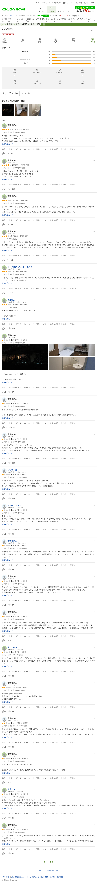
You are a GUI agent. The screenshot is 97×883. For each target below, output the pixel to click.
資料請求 (60, 877)
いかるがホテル (7, 29)
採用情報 (44, 877)
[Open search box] (4, 93)
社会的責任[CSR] (32, 877)
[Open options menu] (93, 124)
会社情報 (6, 877)
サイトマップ (56, 3)
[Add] (92, 30)
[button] (8, 110)
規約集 (52, 877)
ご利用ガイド (45, 3)
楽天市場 (79, 3)
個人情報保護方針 (17, 877)
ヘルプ (37, 3)
